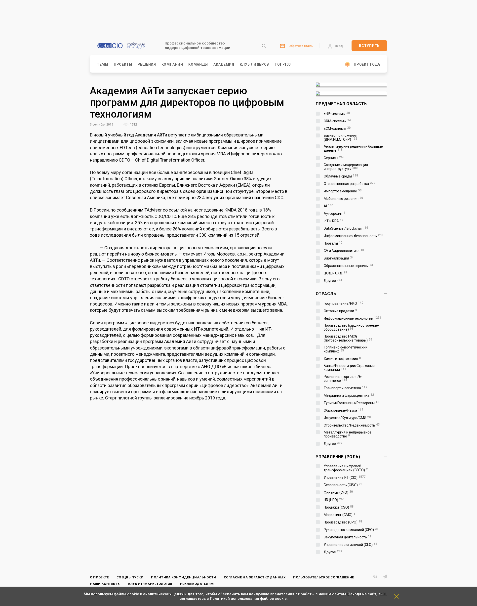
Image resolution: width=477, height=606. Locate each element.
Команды (198, 64)
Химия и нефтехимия (342, 359)
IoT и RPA (333, 221)
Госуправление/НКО (343, 303)
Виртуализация (339, 258)
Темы (102, 64)
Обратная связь (300, 46)
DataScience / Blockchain (346, 228)
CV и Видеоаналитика (344, 251)
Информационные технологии (352, 318)
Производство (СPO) (343, 522)
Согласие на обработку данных (255, 577)
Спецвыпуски (130, 577)
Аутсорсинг (334, 214)
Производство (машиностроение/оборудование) (351, 327)
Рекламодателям (197, 584)
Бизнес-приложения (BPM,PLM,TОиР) (340, 137)
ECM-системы (337, 128)
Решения (147, 64)
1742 (133, 124)
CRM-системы (337, 121)
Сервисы (334, 158)
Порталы (333, 243)
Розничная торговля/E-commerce (343, 379)
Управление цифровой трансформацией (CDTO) (346, 468)
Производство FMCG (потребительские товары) (348, 338)
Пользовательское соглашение (323, 577)
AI (328, 206)
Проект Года (367, 64)
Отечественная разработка (349, 184)
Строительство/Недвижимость (352, 425)
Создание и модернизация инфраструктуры (346, 167)
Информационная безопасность (353, 236)
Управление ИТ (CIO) (344, 477)
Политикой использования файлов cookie (248, 598)
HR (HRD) (334, 500)
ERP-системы (337, 114)
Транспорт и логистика (345, 388)
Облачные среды (341, 176)
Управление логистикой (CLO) (350, 545)
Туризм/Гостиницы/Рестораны (351, 403)
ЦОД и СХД (335, 273)
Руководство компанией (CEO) (351, 530)
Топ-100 (283, 64)
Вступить (369, 46)
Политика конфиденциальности (183, 577)
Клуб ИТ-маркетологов (150, 584)
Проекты (123, 64)
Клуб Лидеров (254, 64)
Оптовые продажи (340, 311)
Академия (223, 64)
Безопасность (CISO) (343, 485)
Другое (333, 281)
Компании (172, 64)
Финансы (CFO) (338, 492)
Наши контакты (105, 584)
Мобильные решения (343, 199)
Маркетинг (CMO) (339, 515)
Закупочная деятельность (347, 537)
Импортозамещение (342, 191)
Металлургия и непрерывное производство (347, 434)
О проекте (99, 577)
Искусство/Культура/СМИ (347, 418)
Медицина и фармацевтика (349, 395)
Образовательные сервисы (348, 266)
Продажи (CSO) (339, 507)
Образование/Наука (343, 410)
